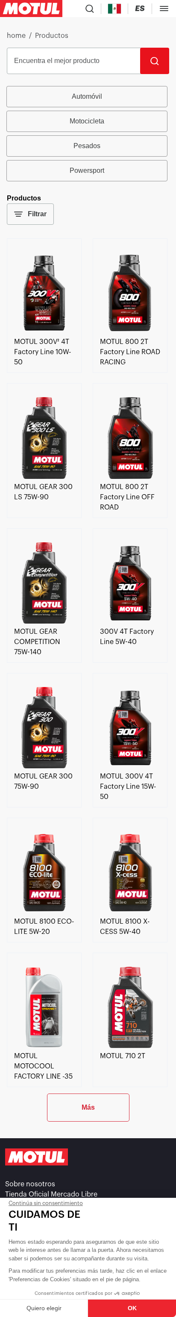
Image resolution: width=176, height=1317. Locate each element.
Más (88, 1107)
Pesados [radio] (86, 145)
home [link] (16, 35)
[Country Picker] (114, 9)
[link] (44, 331)
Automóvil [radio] (87, 96)
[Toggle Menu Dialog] (164, 8)
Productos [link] (51, 35)
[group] (88, 133)
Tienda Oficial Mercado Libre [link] (51, 1194)
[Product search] (90, 8)
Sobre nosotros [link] (30, 1184)
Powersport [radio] (87, 170)
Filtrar (37, 214)
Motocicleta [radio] (87, 121)
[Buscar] (154, 61)
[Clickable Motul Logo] (31, 8)
